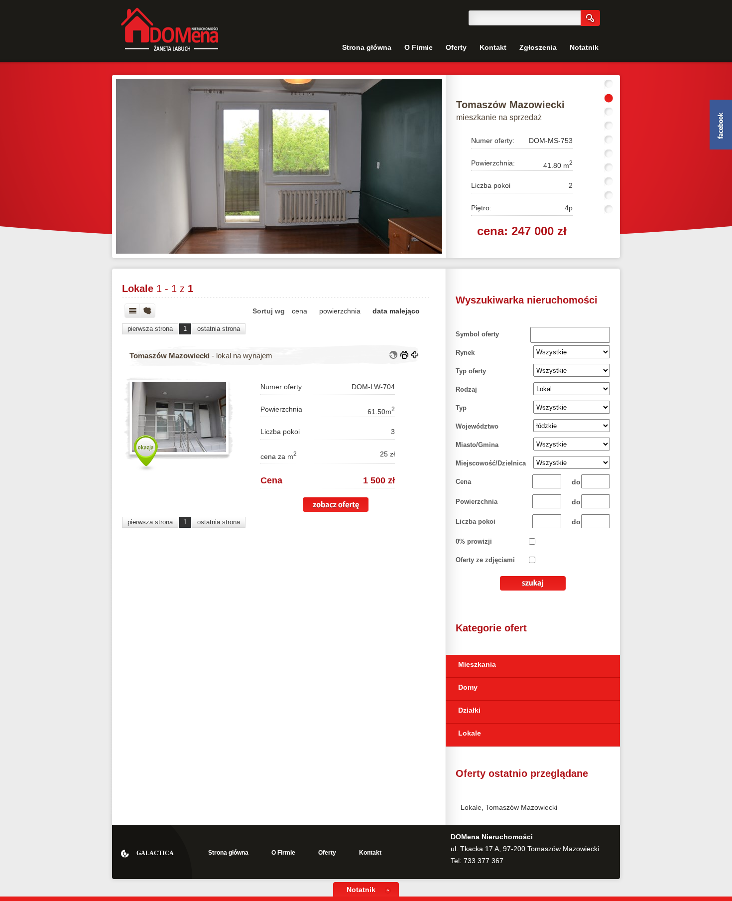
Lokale (469, 733)
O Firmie (418, 47)
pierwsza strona (150, 328)
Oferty (456, 47)
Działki (469, 710)
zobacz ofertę (335, 504)
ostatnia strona (218, 328)
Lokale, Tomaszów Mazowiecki (509, 807)
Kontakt (493, 47)
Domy (468, 687)
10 (609, 209)
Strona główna (366, 47)
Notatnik (584, 47)
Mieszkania (477, 664)
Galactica (155, 853)
